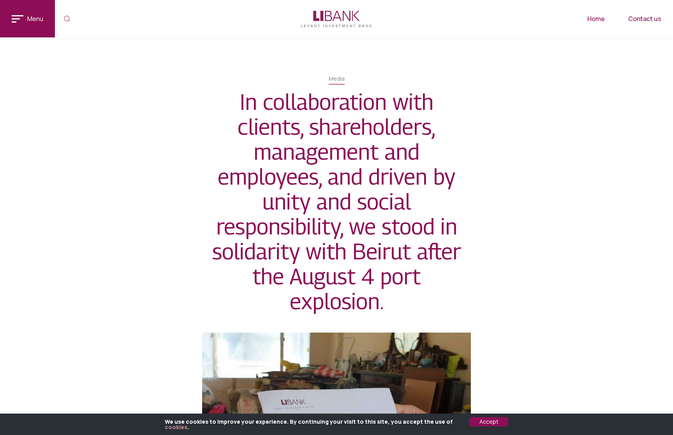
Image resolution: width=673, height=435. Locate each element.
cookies (176, 427)
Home (596, 18)
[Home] (336, 18)
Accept (489, 421)
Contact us (644, 18)
